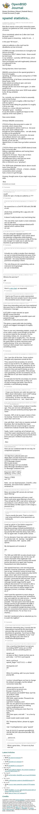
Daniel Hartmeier (20, 799)
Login (17, 13)
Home (4, 11)
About (18, 11)
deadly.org (9, 806)
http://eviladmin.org (14, 403)
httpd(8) (18, 808)
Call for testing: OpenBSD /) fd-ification (22, 775)
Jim (22, 806)
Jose (16, 806)
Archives (11, 11)
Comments (7, 187)
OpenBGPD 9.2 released (15, 765)
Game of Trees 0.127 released (16, 793)
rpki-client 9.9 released (14, 757)
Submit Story (27, 11)
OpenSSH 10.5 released (15, 761)
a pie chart (13, 288)
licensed (10, 809)
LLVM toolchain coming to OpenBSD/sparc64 (20, 780)
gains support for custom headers (21, 784)
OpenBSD (24, 808)
